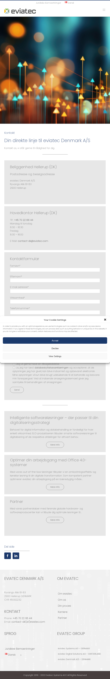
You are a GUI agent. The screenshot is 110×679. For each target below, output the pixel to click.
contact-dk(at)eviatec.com (28, 622)
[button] (105, 320)
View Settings (55, 356)
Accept (55, 340)
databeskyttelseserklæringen (52, 367)
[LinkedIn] (16, 555)
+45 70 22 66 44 (23, 220)
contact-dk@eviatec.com (33, 241)
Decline (55, 348)
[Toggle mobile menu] (104, 9)
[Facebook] (7, 555)
